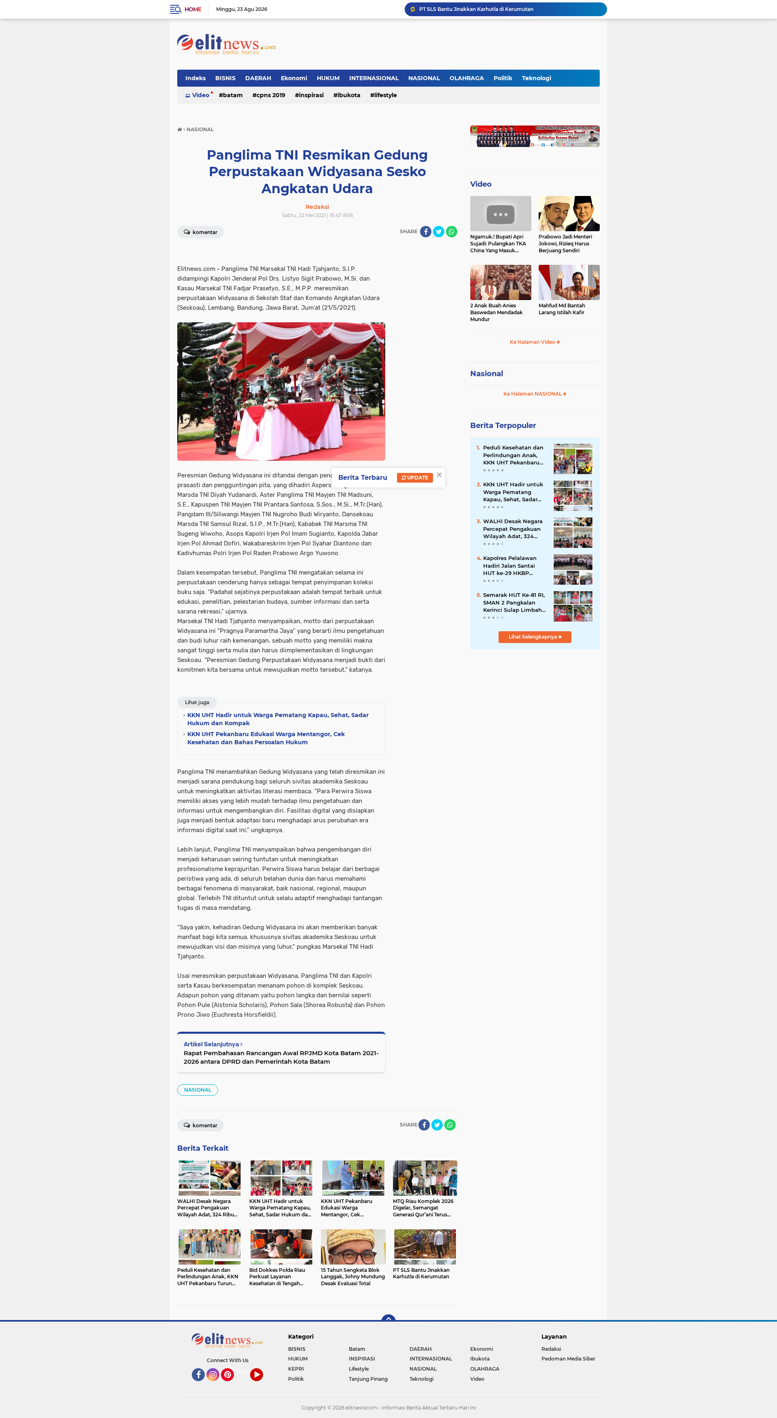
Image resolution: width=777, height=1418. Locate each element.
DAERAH (258, 78)
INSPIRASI (311, 95)
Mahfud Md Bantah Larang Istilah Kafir (562, 308)
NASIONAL (424, 78)
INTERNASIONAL (374, 78)
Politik (503, 78)
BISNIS (225, 78)
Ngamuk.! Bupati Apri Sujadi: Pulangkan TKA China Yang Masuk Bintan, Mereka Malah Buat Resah (498, 244)
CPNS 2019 (271, 95)
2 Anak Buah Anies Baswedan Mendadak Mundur (496, 312)
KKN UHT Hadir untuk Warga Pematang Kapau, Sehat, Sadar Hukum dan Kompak (513, 492)
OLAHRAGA (467, 78)
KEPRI (296, 1369)
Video (200, 95)
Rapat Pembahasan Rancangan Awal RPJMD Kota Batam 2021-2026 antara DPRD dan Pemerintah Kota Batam (281, 1057)
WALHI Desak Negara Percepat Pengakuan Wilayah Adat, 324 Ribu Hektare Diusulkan (509, 9)
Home (193, 9)
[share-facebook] (425, 231)
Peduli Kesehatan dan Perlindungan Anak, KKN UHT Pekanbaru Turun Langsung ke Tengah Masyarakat (513, 455)
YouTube (262, 1384)
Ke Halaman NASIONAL (533, 394)
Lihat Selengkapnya (533, 637)
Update (417, 478)
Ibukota (349, 95)
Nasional (486, 373)
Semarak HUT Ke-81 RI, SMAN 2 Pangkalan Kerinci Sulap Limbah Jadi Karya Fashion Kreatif (514, 602)
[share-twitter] (438, 231)
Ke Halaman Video (533, 342)
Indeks (195, 78)
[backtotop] (388, 1321)
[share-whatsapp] (451, 231)
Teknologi (536, 78)
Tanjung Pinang (368, 1379)
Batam (233, 95)
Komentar (204, 232)
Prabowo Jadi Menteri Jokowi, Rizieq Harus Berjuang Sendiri (565, 243)
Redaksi (551, 1349)
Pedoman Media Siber (568, 1359)
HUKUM (328, 78)
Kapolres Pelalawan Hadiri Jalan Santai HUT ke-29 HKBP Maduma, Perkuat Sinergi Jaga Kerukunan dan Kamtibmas (510, 566)
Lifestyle (385, 95)
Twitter (246, 1371)
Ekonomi (294, 78)
